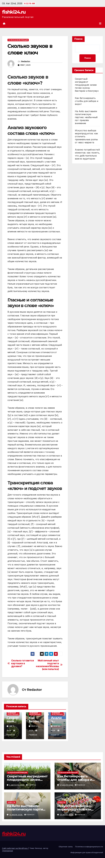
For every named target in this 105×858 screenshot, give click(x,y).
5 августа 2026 (17, 785)
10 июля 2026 (16, 815)
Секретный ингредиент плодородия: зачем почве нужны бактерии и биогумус (87, 84)
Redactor (25, 61)
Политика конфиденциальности (89, 846)
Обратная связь (66, 846)
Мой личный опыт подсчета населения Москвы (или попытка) (47, 664)
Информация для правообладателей (87, 852)
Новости (11, 802)
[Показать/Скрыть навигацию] (100, 23)
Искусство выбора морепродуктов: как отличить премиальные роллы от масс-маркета (77, 811)
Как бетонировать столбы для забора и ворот (86, 101)
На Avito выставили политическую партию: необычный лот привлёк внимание (86, 117)
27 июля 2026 (67, 785)
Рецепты (61, 802)
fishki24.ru (14, 12)
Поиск (78, 38)
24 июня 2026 (67, 815)
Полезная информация (18, 40)
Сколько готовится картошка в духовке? (22, 663)
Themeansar (7, 851)
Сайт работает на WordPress (15, 848)
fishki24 (32, 785)
